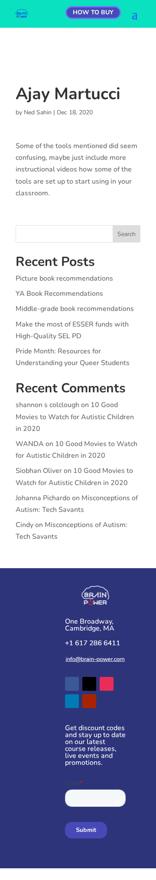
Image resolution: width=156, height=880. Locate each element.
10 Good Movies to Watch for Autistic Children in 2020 (75, 416)
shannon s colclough (47, 405)
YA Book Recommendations (59, 293)
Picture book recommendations (64, 278)
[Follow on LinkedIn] (72, 701)
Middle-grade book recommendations (75, 309)
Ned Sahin (38, 112)
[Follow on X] (89, 684)
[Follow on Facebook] (72, 684)
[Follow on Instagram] (107, 684)
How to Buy (93, 12)
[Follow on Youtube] (89, 701)
